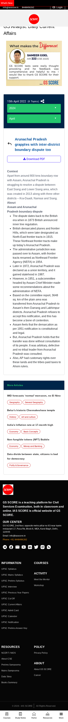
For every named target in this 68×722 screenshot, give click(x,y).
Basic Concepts (31, 431)
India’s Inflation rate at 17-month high (30, 424)
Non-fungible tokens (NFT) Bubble (28, 439)
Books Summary (9, 682)
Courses (6, 718)
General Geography (34, 402)
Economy (13, 431)
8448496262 (28, 7)
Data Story (6, 676)
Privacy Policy (41, 653)
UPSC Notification (10, 622)
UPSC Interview (9, 587)
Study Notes (20, 718)
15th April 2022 (16, 101)
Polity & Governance (18, 465)
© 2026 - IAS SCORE (22, 706)
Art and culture (28, 417)
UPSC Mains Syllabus (12, 575)
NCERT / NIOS (8, 653)
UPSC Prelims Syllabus (12, 581)
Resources (47, 718)
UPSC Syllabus (8, 569)
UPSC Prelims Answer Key (14, 628)
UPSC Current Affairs (11, 604)
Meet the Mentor (42, 579)
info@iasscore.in (10, 7)
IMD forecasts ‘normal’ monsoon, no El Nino (34, 395)
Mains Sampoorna (10, 670)
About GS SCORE (42, 669)
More (61, 718)
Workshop (39, 585)
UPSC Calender (9, 616)
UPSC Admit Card (10, 610)
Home (34, 718)
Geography (14, 402)
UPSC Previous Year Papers (15, 592)
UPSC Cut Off (8, 598)
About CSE (6, 659)
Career (37, 675)
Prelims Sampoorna (11, 665)
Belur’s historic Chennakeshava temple (31, 410)
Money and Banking (33, 446)
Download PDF (35, 159)
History (12, 417)
